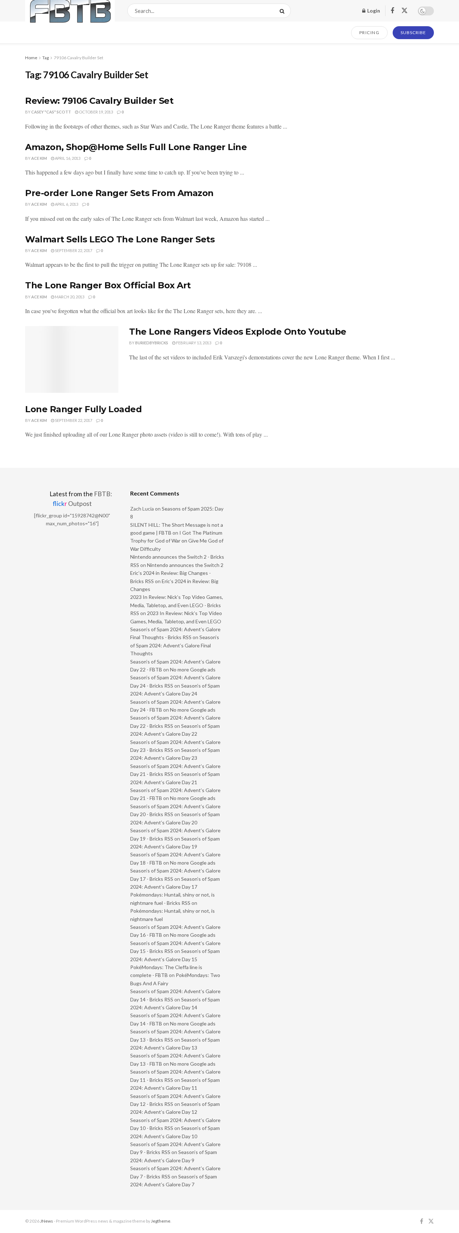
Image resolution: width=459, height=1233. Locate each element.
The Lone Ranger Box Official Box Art (108, 285)
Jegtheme (160, 1221)
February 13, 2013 (193, 342)
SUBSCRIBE (413, 32)
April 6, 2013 (66, 204)
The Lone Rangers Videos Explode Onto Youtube (237, 331)
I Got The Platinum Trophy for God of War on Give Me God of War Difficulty (176, 541)
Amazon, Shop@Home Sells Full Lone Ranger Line (136, 147)
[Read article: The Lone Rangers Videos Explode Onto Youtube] (71, 359)
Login (373, 11)
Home (31, 57)
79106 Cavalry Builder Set (78, 57)
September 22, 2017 (73, 250)
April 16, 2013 (67, 158)
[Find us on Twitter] (404, 10)
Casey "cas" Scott (51, 112)
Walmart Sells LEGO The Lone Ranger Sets (119, 239)
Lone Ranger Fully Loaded (83, 409)
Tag (45, 57)
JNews (46, 1221)
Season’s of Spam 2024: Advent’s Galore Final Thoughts (174, 645)
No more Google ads (193, 669)
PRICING (369, 32)
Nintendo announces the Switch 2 (185, 565)
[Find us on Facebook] (392, 11)
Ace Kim (39, 158)
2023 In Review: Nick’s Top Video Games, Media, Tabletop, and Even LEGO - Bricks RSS (176, 605)
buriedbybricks (151, 342)
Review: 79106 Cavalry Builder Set (99, 101)
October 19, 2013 (95, 112)
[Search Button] (283, 11)
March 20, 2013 (69, 296)
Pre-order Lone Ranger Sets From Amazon (119, 193)
